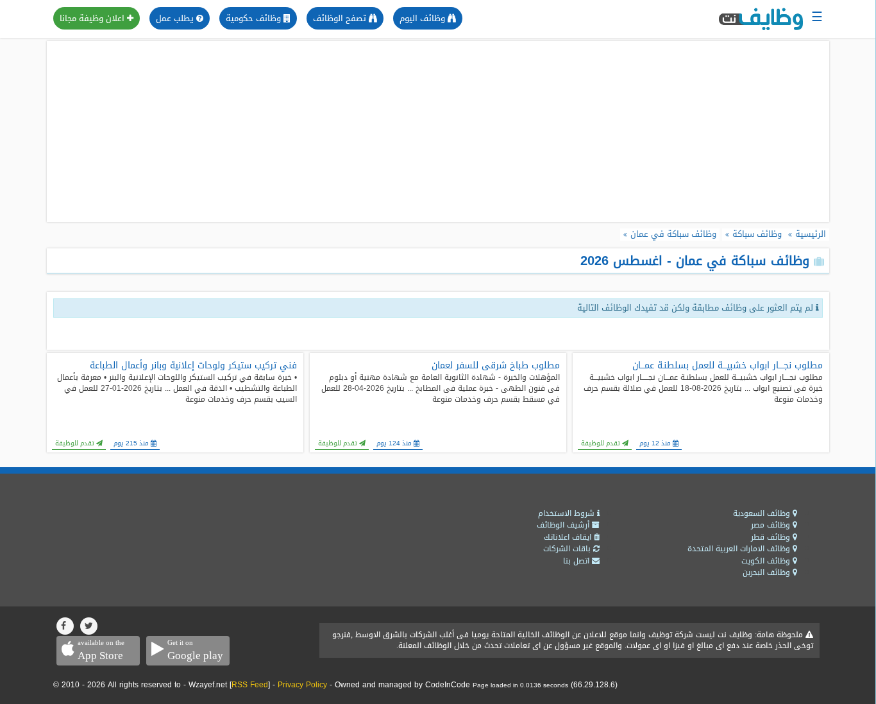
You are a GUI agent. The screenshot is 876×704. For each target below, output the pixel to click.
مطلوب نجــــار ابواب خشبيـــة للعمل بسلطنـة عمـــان (727, 365)
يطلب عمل (176, 18)
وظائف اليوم (424, 18)
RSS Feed (250, 685)
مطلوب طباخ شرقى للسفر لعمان (496, 365)
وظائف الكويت (767, 561)
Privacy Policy (302, 685)
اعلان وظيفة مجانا (93, 18)
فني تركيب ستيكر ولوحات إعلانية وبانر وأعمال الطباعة (193, 365)
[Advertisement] (438, 131)
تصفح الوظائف (341, 18)
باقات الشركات (568, 549)
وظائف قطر (772, 537)
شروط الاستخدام (567, 513)
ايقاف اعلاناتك (569, 537)
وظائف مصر (772, 525)
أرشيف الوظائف (564, 525)
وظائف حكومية (254, 18)
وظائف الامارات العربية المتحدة (740, 549)
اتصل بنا (577, 561)
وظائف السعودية (763, 513)
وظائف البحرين (768, 572)
